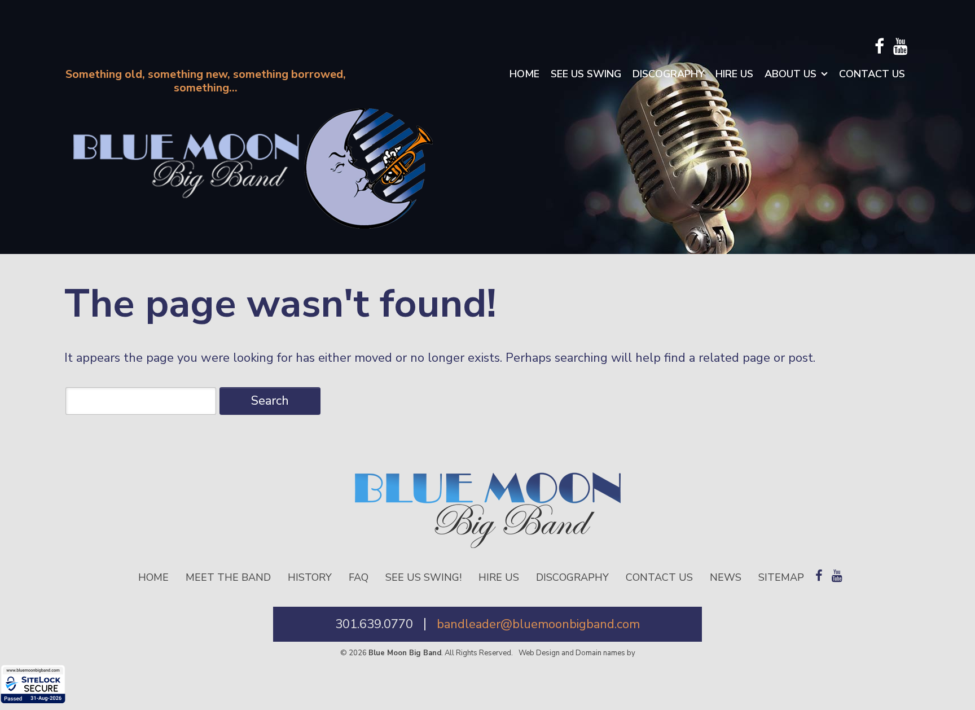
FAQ (358, 577)
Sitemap (781, 577)
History (310, 577)
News (725, 577)
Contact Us (872, 74)
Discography (668, 74)
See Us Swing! (423, 577)
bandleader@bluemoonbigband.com (538, 624)
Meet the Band (228, 577)
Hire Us (734, 74)
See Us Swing (586, 74)
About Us (790, 74)
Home (524, 74)
